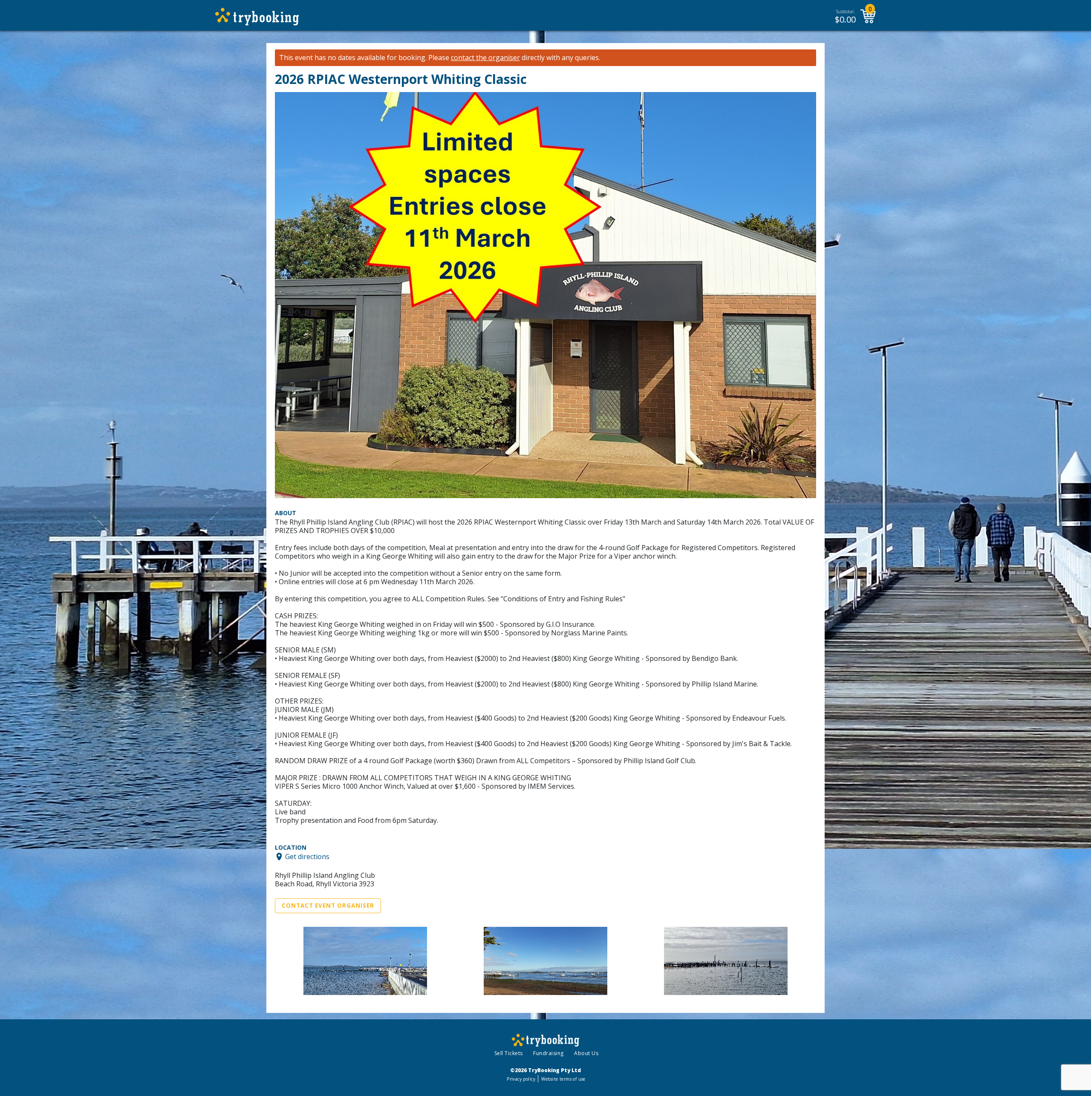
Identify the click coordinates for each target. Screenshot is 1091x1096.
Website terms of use (563, 1079)
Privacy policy (521, 1079)
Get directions (307, 856)
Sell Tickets (508, 1053)
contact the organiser (485, 58)
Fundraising (548, 1053)
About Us (586, 1053)
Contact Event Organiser (328, 905)
